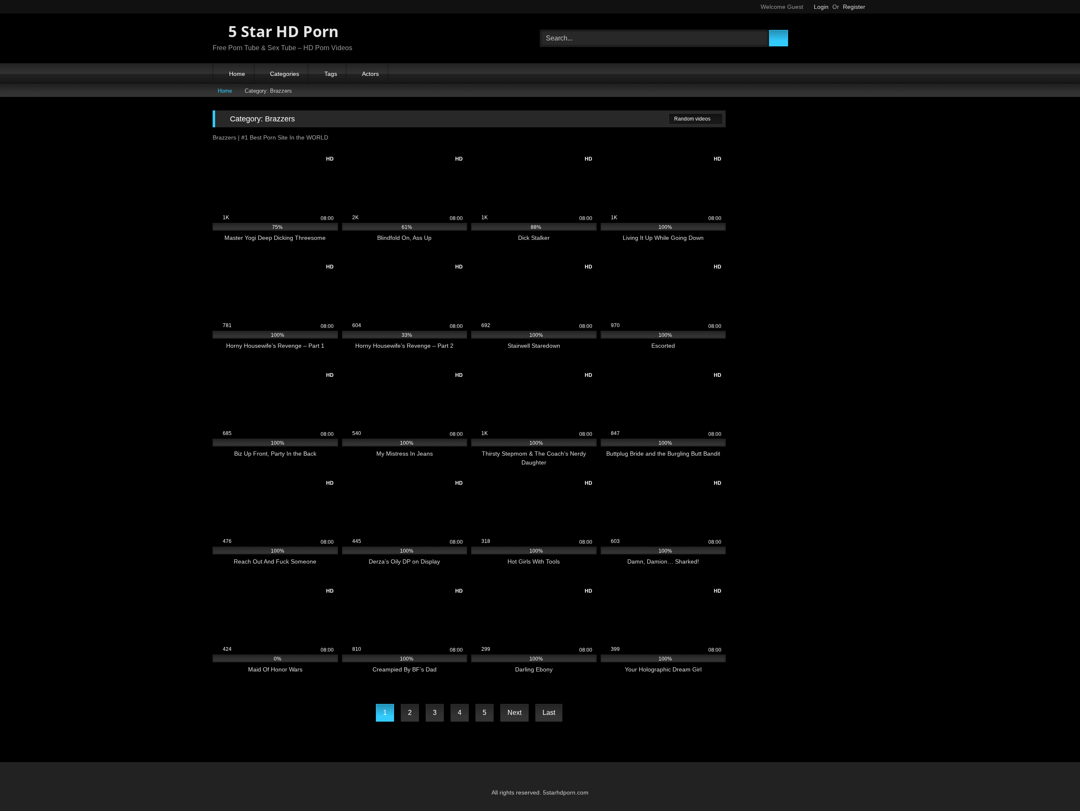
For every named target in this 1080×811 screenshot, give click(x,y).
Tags (330, 73)
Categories (284, 73)
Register (854, 6)
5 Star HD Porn (281, 31)
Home (237, 73)
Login (821, 6)
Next (514, 712)
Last (549, 712)
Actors (370, 73)
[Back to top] (1054, 786)
